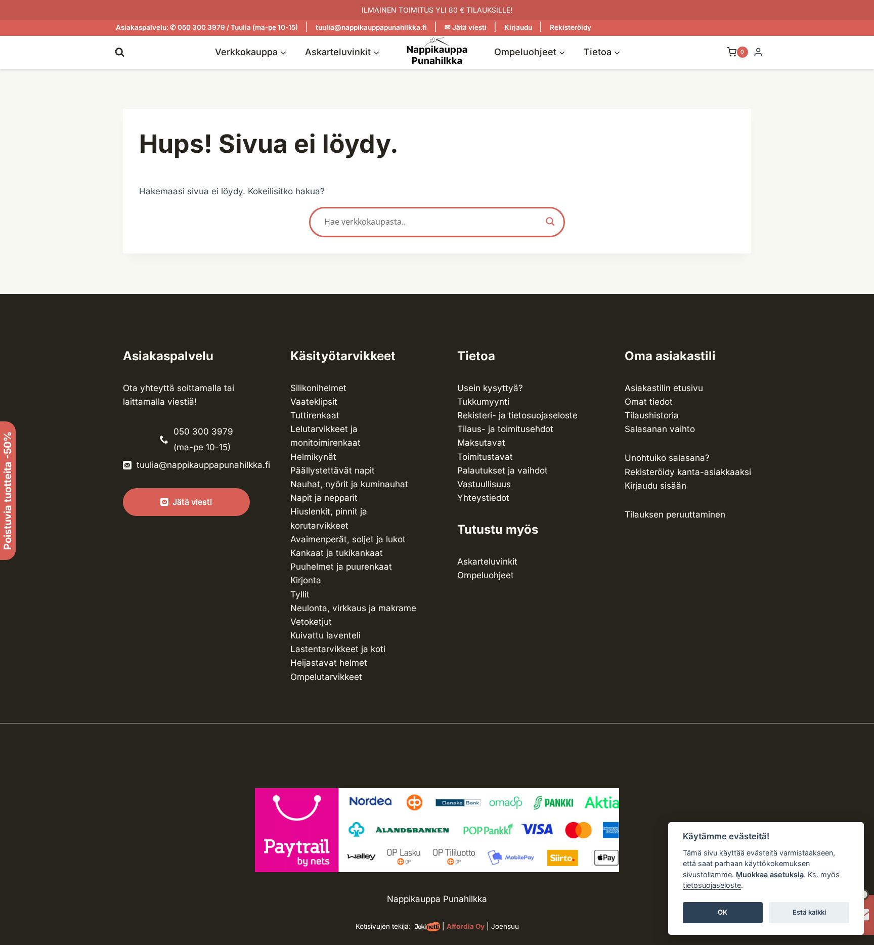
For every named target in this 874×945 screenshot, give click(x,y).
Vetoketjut (311, 622)
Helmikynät (313, 457)
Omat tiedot (649, 402)
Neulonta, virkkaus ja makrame (353, 608)
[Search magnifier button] (550, 221)
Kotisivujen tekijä (382, 926)
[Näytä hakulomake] (119, 52)
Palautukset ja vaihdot (502, 470)
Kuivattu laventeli (325, 635)
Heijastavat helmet (328, 663)
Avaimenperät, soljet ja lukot (348, 539)
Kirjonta (305, 580)
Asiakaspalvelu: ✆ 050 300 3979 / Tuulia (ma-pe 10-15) (207, 27)
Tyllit (300, 594)
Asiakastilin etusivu (664, 388)
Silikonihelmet (318, 388)
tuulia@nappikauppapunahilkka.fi (371, 27)
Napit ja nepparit (324, 498)
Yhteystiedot (483, 498)
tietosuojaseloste (712, 885)
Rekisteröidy (570, 27)
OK (722, 913)
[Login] (758, 52)
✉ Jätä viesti (466, 27)
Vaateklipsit (313, 402)
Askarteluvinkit (487, 561)
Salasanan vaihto (660, 429)
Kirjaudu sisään (655, 486)
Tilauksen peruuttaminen (675, 514)
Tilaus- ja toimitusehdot (505, 429)
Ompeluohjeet (485, 575)
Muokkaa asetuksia (770, 874)
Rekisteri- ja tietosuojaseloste (517, 415)
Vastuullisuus (484, 484)
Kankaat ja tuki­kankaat (336, 553)
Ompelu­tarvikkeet (326, 677)
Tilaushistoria (652, 415)
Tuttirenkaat (314, 415)
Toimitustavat (485, 457)
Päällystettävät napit (332, 470)
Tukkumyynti (483, 402)
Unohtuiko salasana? (667, 458)
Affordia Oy (466, 926)
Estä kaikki (809, 913)
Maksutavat (481, 443)
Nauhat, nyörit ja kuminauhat (349, 484)
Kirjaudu (518, 27)
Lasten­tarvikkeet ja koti (337, 649)
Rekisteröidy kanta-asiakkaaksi (688, 472)
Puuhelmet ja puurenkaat (341, 567)
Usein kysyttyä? (490, 388)
